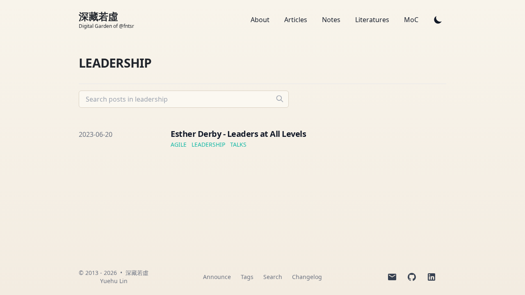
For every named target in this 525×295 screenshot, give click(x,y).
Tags (247, 277)
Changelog (307, 277)
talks (238, 144)
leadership (208, 144)
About (261, 19)
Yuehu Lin (114, 281)
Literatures (373, 19)
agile (179, 144)
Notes (332, 19)
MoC (411, 19)
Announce (217, 277)
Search (272, 277)
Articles (296, 19)
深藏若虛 (137, 273)
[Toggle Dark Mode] (438, 19)
